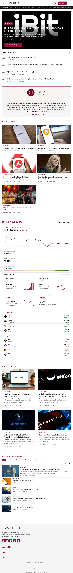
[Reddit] (14, 540)
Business (44, 460)
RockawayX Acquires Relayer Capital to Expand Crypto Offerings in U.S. (31, 79)
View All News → (57, 122)
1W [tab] (7, 233)
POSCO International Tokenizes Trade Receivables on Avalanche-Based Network (17, 178)
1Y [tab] (13, 233)
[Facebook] (10, 540)
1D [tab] (4, 233)
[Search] (55, 3)
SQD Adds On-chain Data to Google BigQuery (22, 72)
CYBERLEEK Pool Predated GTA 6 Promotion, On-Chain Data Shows (16, 436)
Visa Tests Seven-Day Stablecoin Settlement (25, 489)
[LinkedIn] (7, 540)
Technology (28, 460)
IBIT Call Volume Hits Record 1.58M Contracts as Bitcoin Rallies (34, 29)
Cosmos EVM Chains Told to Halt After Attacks (26, 508)
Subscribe (62, 3)
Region (36, 460)
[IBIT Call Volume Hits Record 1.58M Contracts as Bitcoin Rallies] (36, 30)
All (4, 460)
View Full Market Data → (64, 222)
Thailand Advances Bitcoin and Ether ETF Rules (17, 209)
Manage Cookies (32, 572)
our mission (16, 105)
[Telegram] (18, 540)
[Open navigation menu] (69, 3)
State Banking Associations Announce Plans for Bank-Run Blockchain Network (52, 178)
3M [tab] (10, 233)
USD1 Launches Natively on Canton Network (21, 57)
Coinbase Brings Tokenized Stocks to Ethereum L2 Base (17, 395)
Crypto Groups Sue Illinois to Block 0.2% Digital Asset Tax (29, 498)
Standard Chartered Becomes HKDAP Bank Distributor (40, 469)
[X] (3, 540)
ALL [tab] (16, 233)
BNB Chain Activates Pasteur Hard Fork (24, 480)
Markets (10, 460)
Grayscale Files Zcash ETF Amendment (53, 435)
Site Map (36, 568)
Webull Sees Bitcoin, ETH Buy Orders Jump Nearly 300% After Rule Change (52, 395)
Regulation (19, 460)
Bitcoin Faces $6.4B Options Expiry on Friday (53, 148)
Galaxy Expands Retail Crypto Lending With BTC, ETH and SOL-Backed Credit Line (34, 65)
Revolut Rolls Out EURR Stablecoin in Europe (18, 148)
